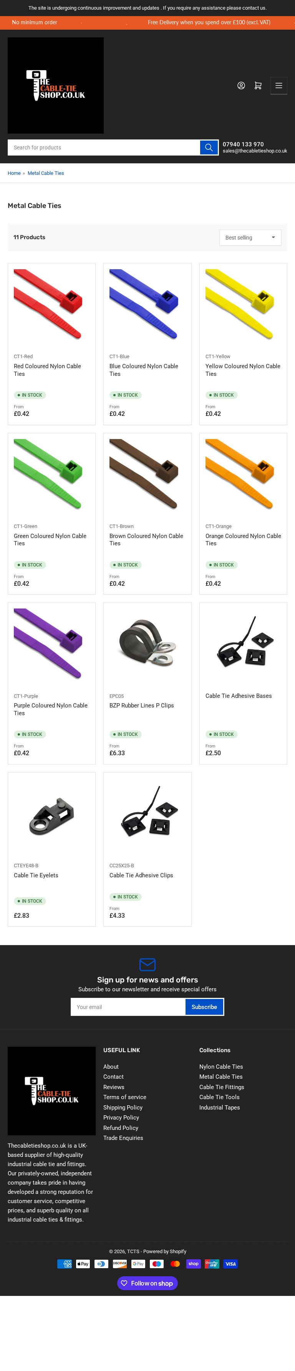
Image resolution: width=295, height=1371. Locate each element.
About (111, 1066)
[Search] (209, 147)
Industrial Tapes (219, 1107)
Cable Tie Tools (219, 1097)
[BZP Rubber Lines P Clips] (147, 646)
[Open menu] (278, 85)
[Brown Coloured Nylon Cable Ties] (147, 477)
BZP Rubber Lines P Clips (141, 705)
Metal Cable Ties (46, 173)
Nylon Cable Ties (221, 1066)
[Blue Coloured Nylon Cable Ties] (147, 307)
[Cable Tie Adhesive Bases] (243, 646)
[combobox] (113, 147)
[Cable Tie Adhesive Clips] (147, 816)
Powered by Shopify (164, 1251)
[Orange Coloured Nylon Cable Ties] (243, 477)
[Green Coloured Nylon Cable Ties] (51, 477)
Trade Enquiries (123, 1138)
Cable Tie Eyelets (36, 875)
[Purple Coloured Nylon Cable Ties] (51, 646)
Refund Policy (120, 1128)
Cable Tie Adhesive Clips (141, 875)
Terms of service (124, 1097)
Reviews (113, 1087)
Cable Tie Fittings (221, 1087)
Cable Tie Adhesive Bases (239, 695)
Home (14, 173)
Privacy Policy (121, 1117)
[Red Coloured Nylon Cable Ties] (51, 307)
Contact (113, 1076)
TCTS (133, 1251)
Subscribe (204, 1007)
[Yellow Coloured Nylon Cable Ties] (243, 307)
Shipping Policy (123, 1107)
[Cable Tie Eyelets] (51, 816)
